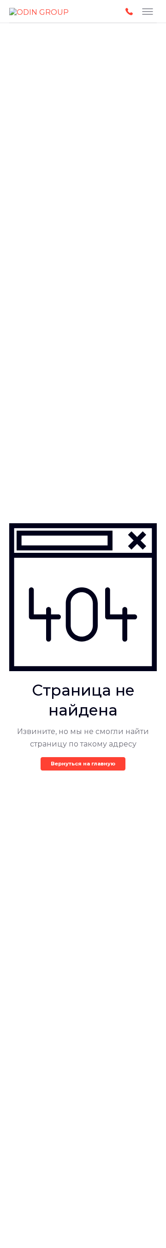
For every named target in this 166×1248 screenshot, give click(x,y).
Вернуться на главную (83, 763)
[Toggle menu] (147, 11)
